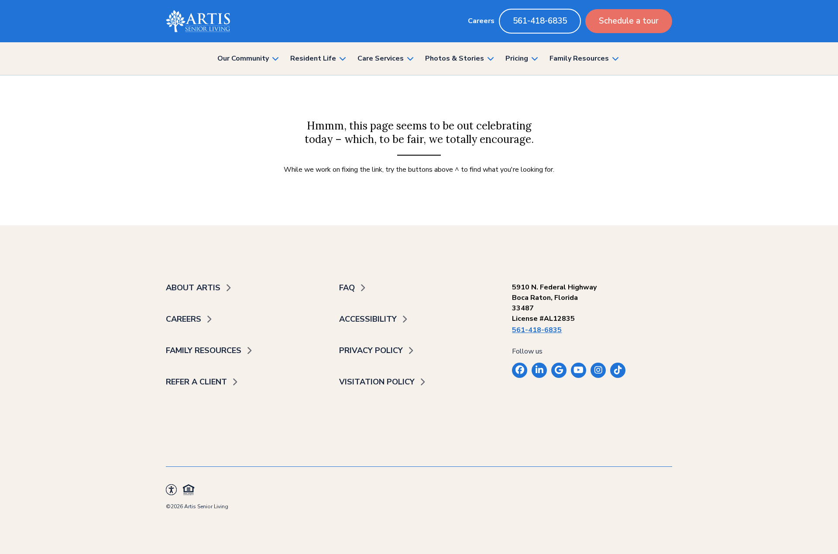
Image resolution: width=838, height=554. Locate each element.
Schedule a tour (629, 21)
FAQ (347, 287)
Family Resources (579, 58)
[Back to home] (198, 21)
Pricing (516, 58)
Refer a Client (196, 382)
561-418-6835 (540, 21)
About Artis (193, 287)
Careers (481, 21)
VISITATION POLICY (377, 382)
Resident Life (313, 58)
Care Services (380, 58)
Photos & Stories (454, 58)
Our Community (243, 58)
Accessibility (368, 319)
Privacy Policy (371, 350)
